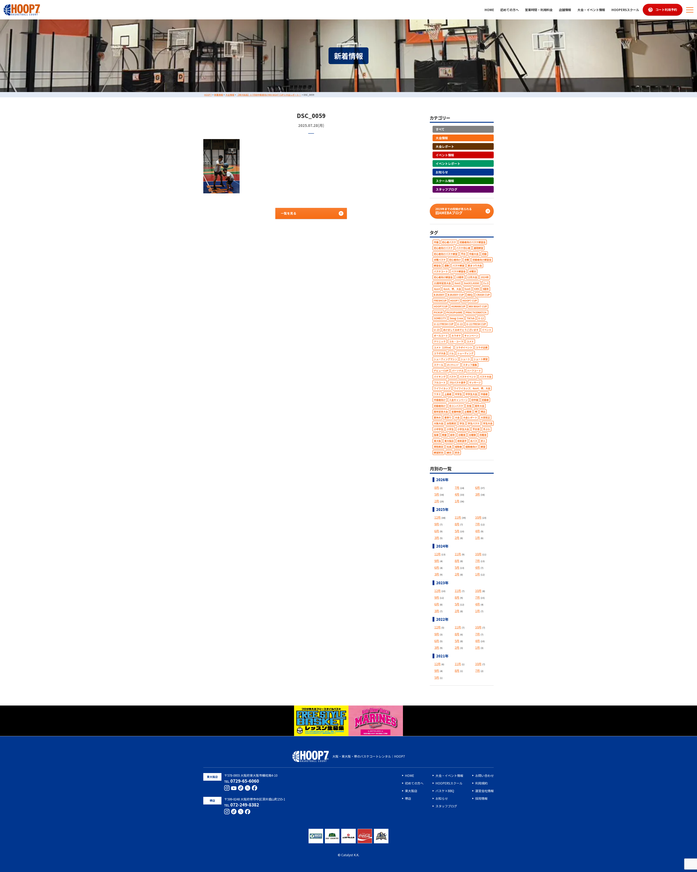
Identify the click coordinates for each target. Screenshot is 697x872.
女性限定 (451, 423)
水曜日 (472, 271)
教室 (444, 435)
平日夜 (476, 429)
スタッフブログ (446, 189)
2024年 (485, 277)
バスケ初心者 (463, 248)
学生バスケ (474, 423)
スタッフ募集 (470, 365)
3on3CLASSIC (472, 283)
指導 (436, 435)
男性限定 (438, 446)
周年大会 (479, 406)
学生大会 (487, 423)
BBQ (470, 294)
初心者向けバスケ (443, 248)
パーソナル (458, 371)
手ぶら (486, 429)
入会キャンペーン (458, 400)
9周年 (486, 289)
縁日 (449, 452)
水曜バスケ (440, 259)
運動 (446, 265)
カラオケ (456, 336)
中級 (436, 242)
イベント (486, 330)
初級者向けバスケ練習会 (473, 242)
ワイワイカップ (442, 388)
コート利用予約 (666, 9)
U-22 (460, 324)
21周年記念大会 (442, 283)
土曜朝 (467, 411)
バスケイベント (468, 376)
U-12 (481, 318)
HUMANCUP (458, 306)
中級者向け (440, 400)
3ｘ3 (485, 283)
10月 (478, 517)
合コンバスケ (456, 406)
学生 (462, 423)
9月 (436, 524)
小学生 (450, 429)
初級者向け (440, 406)
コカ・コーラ (456, 341)
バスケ (452, 376)
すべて (440, 129)
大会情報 (442, 138)
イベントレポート (448, 163)
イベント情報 (445, 155)
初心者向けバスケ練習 (445, 254)
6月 (477, 487)
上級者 (447, 394)
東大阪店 (449, 441)
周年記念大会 (441, 411)
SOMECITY (440, 318)
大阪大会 (438, 423)
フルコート (440, 382)
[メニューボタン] (689, 10)
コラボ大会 (440, 353)
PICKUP (438, 312)
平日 (463, 254)
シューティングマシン (445, 359)
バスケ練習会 (458, 271)
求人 (483, 441)
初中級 (474, 400)
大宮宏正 (485, 417)
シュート (465, 359)
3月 (477, 494)
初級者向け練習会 (481, 259)
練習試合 (438, 452)
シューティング (465, 353)
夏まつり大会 (475, 265)
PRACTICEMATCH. (476, 312)
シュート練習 (481, 359)
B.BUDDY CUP (456, 294)
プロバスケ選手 (457, 382)
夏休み (437, 417)
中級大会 (473, 254)
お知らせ (442, 172)
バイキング (440, 376)
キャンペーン (471, 336)
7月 (457, 487)
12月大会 (472, 277)
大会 (457, 417)
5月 (436, 494)
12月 (437, 517)
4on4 (437, 289)
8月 (436, 487)
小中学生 (438, 429)
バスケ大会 (485, 376)
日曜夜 (461, 435)
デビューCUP (441, 371)
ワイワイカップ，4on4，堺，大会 (472, 388)
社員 (449, 446)
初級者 (485, 400)
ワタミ (437, 394)
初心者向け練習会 (443, 277)
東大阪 (437, 441)
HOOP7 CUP (469, 300)
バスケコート (441, 271)
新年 (452, 435)
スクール (438, 365)
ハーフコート (474, 371)
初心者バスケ (449, 242)
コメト (470, 341)
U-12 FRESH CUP (444, 324)
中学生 (458, 394)
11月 (458, 517)
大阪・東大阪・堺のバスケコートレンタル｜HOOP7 (368, 756)
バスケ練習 (458, 265)
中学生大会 (471, 394)
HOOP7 (454, 300)
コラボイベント (464, 347)
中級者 (484, 394)
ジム (451, 353)
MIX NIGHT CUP (478, 306)
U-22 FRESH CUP (476, 324)
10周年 (460, 277)
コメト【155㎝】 (443, 347)
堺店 (483, 411)
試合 (457, 452)
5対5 (476, 289)
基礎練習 (478, 248)
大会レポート (445, 146)
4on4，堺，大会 (452, 289)
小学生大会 (463, 429)
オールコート (441, 336)
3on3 (457, 283)
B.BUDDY (439, 294)
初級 (484, 254)
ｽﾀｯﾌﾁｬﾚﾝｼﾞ (453, 365)
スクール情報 (445, 180)
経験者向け (471, 446)
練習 (483, 446)
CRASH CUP (483, 294)
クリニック (440, 341)
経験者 (458, 446)
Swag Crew (456, 318)
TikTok (470, 318)
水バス (473, 441)
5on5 (467, 289)
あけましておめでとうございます (460, 330)
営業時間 (456, 411)
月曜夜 (482, 435)
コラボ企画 (482, 347)
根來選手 (462, 441)
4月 (457, 494)
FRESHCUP (440, 300)
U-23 (437, 330)
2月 (436, 501)
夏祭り (447, 417)
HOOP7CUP (441, 306)
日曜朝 (472, 435)
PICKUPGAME (454, 312)
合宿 (469, 406)
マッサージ (475, 382)
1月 (457, 501)
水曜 (466, 259)
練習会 (437, 265)
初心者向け (455, 259)
